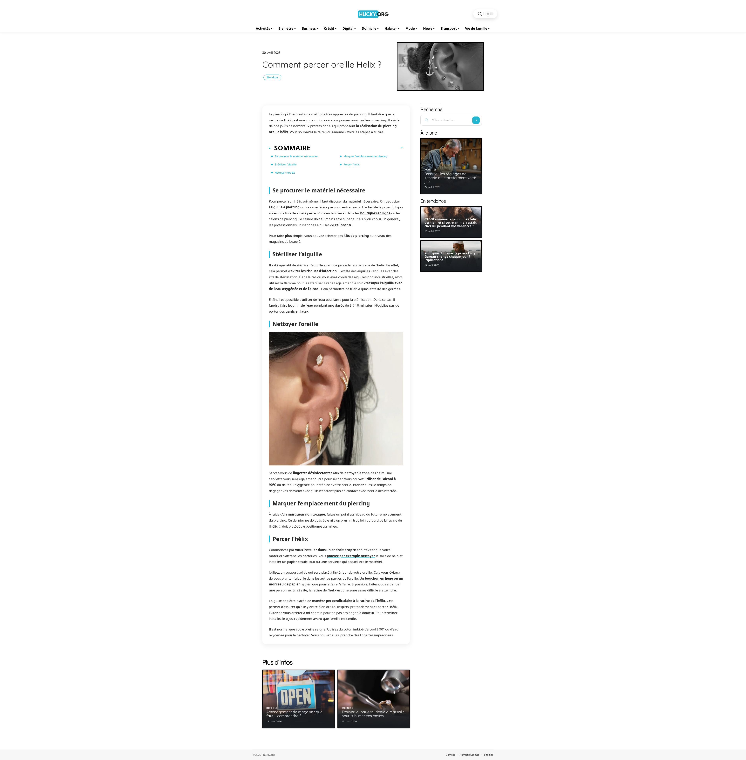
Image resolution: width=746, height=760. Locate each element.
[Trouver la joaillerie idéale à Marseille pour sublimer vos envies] (374, 699)
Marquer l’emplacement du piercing (365, 156)
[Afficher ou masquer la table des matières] (356, 147)
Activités (430, 169)
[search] (480, 14)
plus (288, 235)
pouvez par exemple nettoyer (351, 556)
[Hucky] (373, 13)
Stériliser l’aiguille (286, 164)
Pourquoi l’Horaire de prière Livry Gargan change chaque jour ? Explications (450, 256)
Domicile (271, 708)
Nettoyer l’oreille (285, 173)
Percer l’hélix (351, 164)
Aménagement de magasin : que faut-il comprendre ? (294, 714)
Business (347, 708)
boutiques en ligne (375, 213)
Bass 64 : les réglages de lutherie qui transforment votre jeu (450, 177)
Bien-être (272, 77)
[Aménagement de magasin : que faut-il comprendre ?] (298, 699)
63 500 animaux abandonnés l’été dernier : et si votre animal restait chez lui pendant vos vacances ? (450, 222)
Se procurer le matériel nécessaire (296, 156)
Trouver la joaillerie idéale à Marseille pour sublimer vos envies (373, 714)
